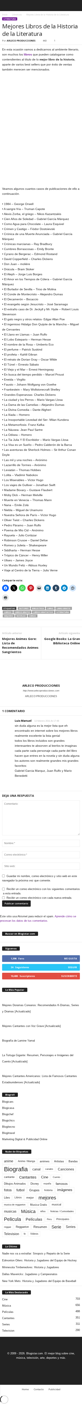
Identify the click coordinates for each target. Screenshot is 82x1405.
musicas (10, 1211)
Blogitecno (8, 1126)
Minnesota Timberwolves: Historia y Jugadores (30, 1267)
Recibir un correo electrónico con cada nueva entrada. (39, 897)
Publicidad (54, 1389)
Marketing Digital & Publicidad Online (24, 1139)
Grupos (34, 1190)
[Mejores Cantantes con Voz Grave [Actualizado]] (41, 1019)
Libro (50, 608)
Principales (62, 1219)
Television (11, 1234)
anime (8, 1161)
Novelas (21, 616)
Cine (44, 1177)
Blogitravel (8, 1133)
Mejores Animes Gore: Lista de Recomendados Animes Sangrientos (20, 645)
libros (28, 54)
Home (25, 1389)
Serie (56, 1226)
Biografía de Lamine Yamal (18, 1040)
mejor (30, 1197)
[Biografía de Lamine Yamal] (41, 1033)
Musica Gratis (38, 1204)
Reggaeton (22, 1226)
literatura (63, 612)
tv (25, 1234)
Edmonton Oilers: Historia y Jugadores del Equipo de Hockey (39, 1260)
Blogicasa (8, 1108)
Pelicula (12, 1219)
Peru (49, 1219)
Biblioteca (38, 608)
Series (70, 1227)
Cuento (56, 1177)
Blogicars (7, 1101)
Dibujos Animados (15, 1183)
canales (49, 1169)
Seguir (72, 967)
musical (56, 1204)
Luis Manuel (23, 721)
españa (47, 1183)
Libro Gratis (63, 608)
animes (44, 1161)
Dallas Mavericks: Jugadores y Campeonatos (29, 1274)
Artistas (59, 1161)
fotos (8, 1190)
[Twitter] (46, 1365)
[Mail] (36, 1365)
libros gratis (22, 612)
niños (43, 1211)
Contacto (39, 1389)
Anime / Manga (26, 1161)
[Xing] (41, 702)
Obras (32, 616)
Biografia (16, 1169)
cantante (9, 1177)
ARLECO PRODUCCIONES (21, 40)
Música (28, 1211)
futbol (20, 1190)
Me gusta (70, 958)
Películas (34, 1219)
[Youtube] (55, 1365)
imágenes (64, 1190)
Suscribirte (69, 976)
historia (48, 1190)
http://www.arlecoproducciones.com (41, 690)
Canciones (66, 1169)
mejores (8, 616)
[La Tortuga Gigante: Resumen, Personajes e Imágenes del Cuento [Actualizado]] (41, 1048)
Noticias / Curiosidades (62, 1211)
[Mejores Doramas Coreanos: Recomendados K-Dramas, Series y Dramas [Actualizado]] (41, 998)
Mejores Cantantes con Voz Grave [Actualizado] (31, 1026)
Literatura (17, 14)
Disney (34, 1183)
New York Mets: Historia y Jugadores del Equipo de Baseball (39, 1281)
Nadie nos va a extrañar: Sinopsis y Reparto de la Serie (36, 1253)
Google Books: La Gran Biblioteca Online (62, 641)
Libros (7, 612)
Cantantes (27, 1177)
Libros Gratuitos (43, 612)
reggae (7, 1227)
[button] (75, 5)
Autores (24, 608)
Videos (34, 1233)
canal (36, 1169)
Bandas (73, 1161)
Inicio (4, 14)
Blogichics (8, 1120)
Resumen (40, 1227)
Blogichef (7, 1114)
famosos (62, 1183)
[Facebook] (27, 1365)
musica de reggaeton (14, 1204)
